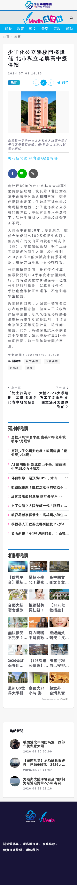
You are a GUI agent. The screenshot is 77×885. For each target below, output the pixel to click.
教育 (20, 28)
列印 (65, 82)
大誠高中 (52, 361)
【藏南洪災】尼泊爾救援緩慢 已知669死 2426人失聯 (44, 764)
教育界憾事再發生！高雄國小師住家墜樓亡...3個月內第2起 (40, 515)
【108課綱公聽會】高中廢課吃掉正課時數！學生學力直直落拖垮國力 (38, 663)
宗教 (57, 28)
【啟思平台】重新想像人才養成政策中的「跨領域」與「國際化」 (16, 580)
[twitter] (22, 173)
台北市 (15, 368)
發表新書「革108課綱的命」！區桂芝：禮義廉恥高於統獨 (40, 533)
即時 (8, 28)
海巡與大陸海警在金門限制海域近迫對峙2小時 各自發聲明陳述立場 (44, 783)
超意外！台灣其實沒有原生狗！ (57, 691)
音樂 (45, 28)
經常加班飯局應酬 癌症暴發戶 (34, 496)
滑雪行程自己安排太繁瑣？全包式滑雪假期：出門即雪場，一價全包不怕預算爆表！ (57, 663)
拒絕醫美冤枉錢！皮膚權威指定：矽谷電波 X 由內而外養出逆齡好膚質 (37, 608)
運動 (69, 28)
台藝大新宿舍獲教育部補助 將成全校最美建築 (18, 608)
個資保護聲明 (12, 849)
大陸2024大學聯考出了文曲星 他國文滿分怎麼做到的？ (54, 399)
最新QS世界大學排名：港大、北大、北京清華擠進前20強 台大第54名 (16, 691)
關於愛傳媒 (11, 844)
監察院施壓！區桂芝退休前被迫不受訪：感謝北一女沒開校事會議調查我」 (40, 487)
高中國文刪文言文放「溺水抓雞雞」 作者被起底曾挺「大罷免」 (59, 580)
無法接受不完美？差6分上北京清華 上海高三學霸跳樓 (17, 635)
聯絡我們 (32, 849)
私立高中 (32, 361)
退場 (30, 368)
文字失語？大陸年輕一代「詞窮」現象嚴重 (40, 505)
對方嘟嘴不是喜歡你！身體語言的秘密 (36, 635)
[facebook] (12, 173)
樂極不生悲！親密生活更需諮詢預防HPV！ (36, 580)
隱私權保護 (31, 844)
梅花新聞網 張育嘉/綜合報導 (33, 158)
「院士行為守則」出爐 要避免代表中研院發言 (22, 397)
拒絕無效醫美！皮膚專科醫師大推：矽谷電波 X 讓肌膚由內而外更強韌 (57, 635)
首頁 (6, 36)
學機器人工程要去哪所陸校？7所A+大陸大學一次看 (40, 524)
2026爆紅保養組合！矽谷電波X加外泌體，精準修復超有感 (17, 663)
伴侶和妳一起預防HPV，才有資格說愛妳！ (37, 478)
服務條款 (49, 844)
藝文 (32, 28)
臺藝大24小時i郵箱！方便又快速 (37, 691)
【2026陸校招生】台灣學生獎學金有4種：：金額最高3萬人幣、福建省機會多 (58, 608)
